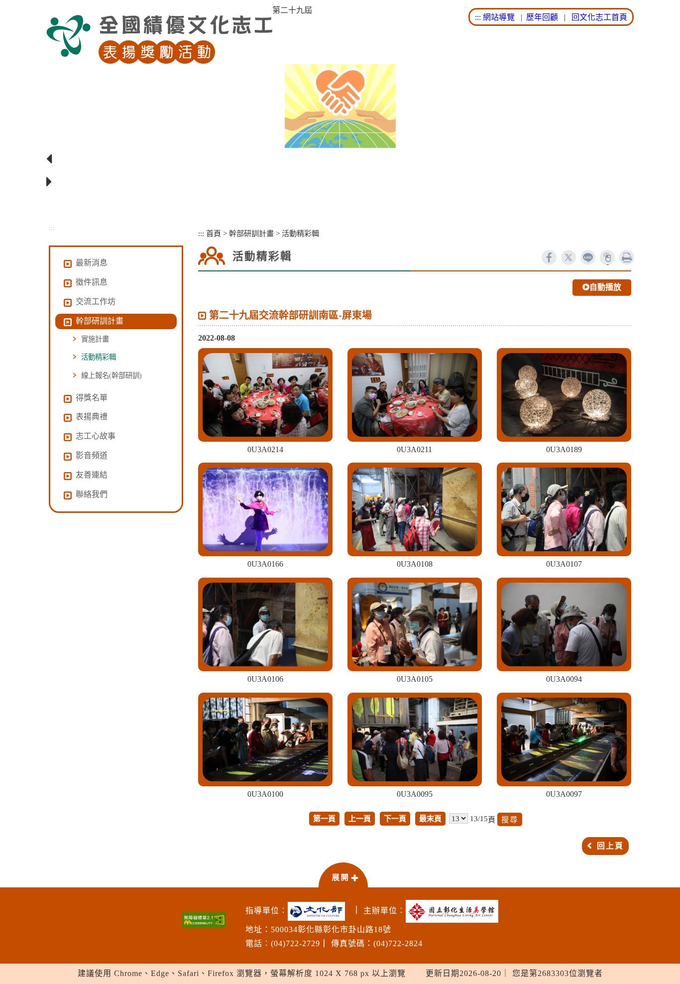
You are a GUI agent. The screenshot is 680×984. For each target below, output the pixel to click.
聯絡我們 (92, 494)
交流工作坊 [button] (95, 301)
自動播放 (605, 287)
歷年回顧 (542, 17)
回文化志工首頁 (599, 17)
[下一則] (340, 182)
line (587, 257)
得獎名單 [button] (92, 397)
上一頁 (359, 818)
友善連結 (92, 475)
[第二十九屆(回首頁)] (159, 39)
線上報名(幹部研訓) (111, 375)
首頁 (213, 233)
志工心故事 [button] (95, 436)
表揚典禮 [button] (92, 416)
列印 (626, 257)
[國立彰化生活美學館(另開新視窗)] (454, 911)
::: (478, 17)
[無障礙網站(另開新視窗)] (204, 920)
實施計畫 (95, 339)
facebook (549, 257)
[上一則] (340, 159)
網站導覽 (499, 17)
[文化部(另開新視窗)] (319, 911)
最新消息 (92, 262)
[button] (343, 874)
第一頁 (324, 818)
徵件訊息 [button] (92, 282)
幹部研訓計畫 (251, 233)
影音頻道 (92, 455)
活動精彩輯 (98, 357)
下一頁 (395, 818)
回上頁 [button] (610, 846)
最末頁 (430, 818)
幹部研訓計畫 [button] (99, 321)
